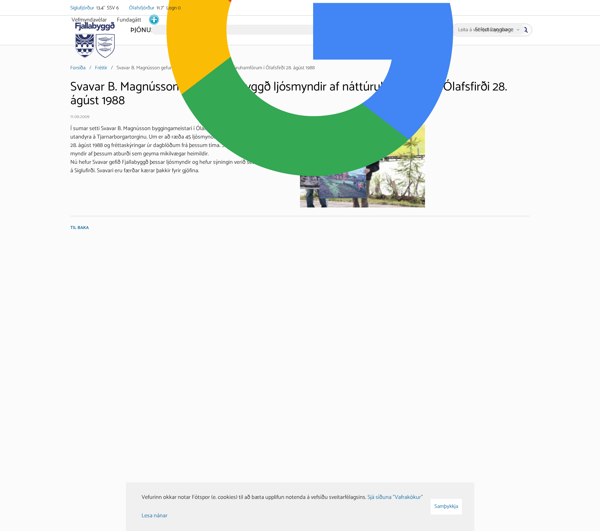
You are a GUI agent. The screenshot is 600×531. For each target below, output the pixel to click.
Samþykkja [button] (446, 506)
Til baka (79, 228)
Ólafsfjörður (142, 8)
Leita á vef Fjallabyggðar (483, 30)
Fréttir (101, 68)
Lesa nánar (155, 515)
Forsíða (78, 68)
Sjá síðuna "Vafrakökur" (395, 497)
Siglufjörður (82, 8)
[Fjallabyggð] (94, 38)
